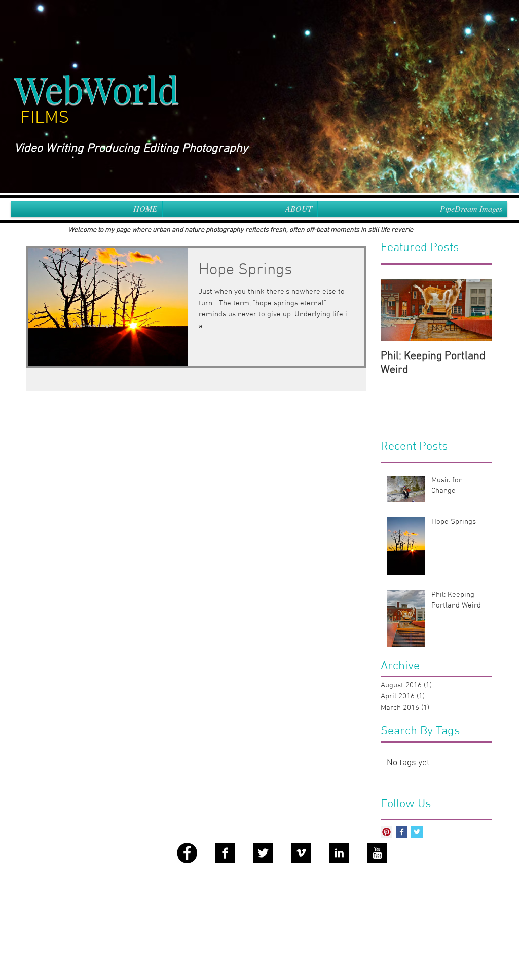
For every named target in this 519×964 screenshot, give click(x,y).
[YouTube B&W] (377, 853)
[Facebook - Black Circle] (187, 853)
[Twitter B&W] (263, 853)
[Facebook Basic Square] (401, 832)
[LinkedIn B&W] (339, 853)
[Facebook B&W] (225, 853)
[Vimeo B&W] (301, 853)
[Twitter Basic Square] (417, 832)
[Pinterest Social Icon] (386, 832)
